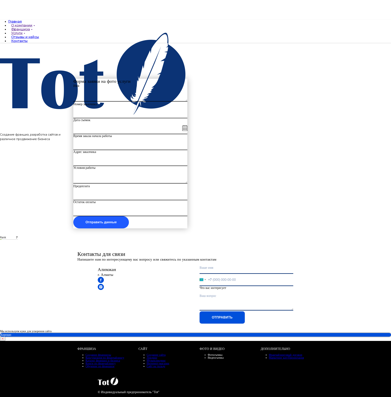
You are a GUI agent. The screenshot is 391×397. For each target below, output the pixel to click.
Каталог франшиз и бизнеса (103, 360)
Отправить (222, 317)
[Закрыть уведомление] (2, 339)
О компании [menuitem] (21, 29)
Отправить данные (101, 222)
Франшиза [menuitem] (20, 32)
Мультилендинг (156, 360)
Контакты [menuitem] (19, 44)
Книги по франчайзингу (101, 363)
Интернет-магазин (158, 363)
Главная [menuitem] (15, 21)
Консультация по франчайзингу (105, 357)
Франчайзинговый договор (285, 354)
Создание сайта (156, 354)
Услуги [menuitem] (17, 36)
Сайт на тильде (156, 366)
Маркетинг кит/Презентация (286, 357)
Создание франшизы (98, 354)
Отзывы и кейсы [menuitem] (25, 40)
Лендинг (152, 357)
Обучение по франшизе (100, 366)
